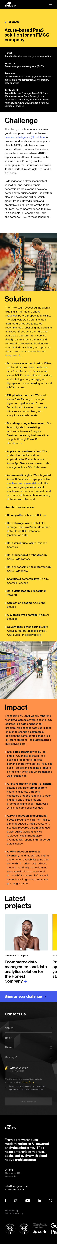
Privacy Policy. (28, 1082)
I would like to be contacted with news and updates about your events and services (27, 1087)
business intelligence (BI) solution (25, 137)
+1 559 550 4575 (14, 1189)
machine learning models (22, 483)
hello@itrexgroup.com (16, 1186)
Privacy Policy (11, 1210)
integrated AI (13, 355)
